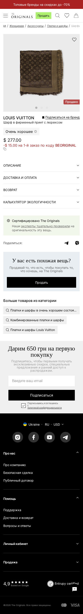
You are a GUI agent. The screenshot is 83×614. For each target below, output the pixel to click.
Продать (43, 15)
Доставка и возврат (18, 518)
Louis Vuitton (18, 118)
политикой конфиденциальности (44, 408)
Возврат (10, 190)
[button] (58, 117)
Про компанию (14, 465)
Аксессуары (35, 26)
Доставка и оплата (20, 177)
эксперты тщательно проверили (45, 226)
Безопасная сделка (18, 472)
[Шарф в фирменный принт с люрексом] (36, 108)
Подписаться (41, 395)
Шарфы (76, 26)
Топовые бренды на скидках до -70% (41, 4)
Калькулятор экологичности (29, 202)
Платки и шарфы (57, 26)
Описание (12, 165)
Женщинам (17, 26)
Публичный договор (18, 480)
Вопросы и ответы (17, 526)
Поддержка (12, 510)
